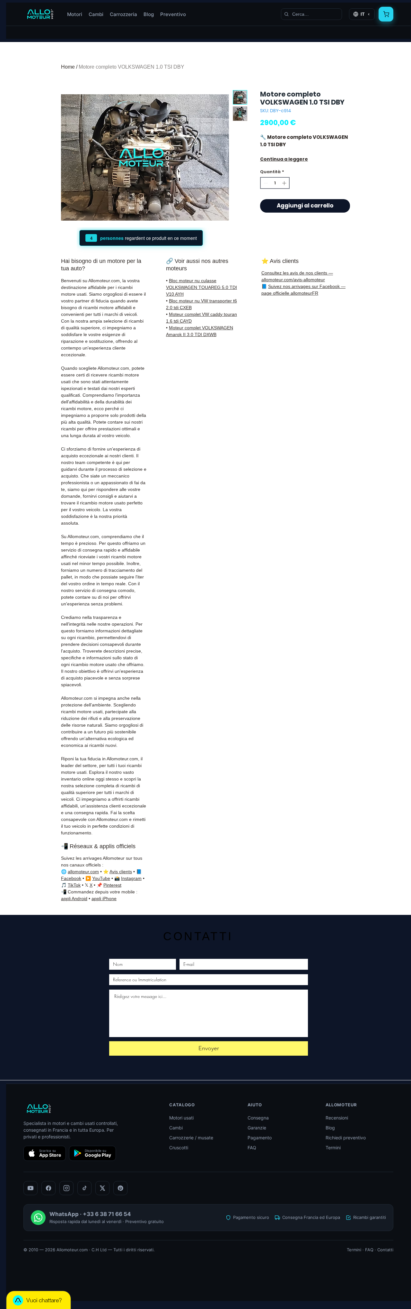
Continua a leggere (284, 159)
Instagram (131, 878)
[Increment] (285, 183)
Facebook (71, 878)
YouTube (101, 878)
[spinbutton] (275, 183)
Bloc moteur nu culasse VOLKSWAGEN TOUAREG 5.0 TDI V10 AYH (201, 287)
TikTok (74, 885)
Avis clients (120, 871)
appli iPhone (104, 898)
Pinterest (112, 885)
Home (68, 67)
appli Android (74, 898)
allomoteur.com (83, 871)
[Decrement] (265, 183)
